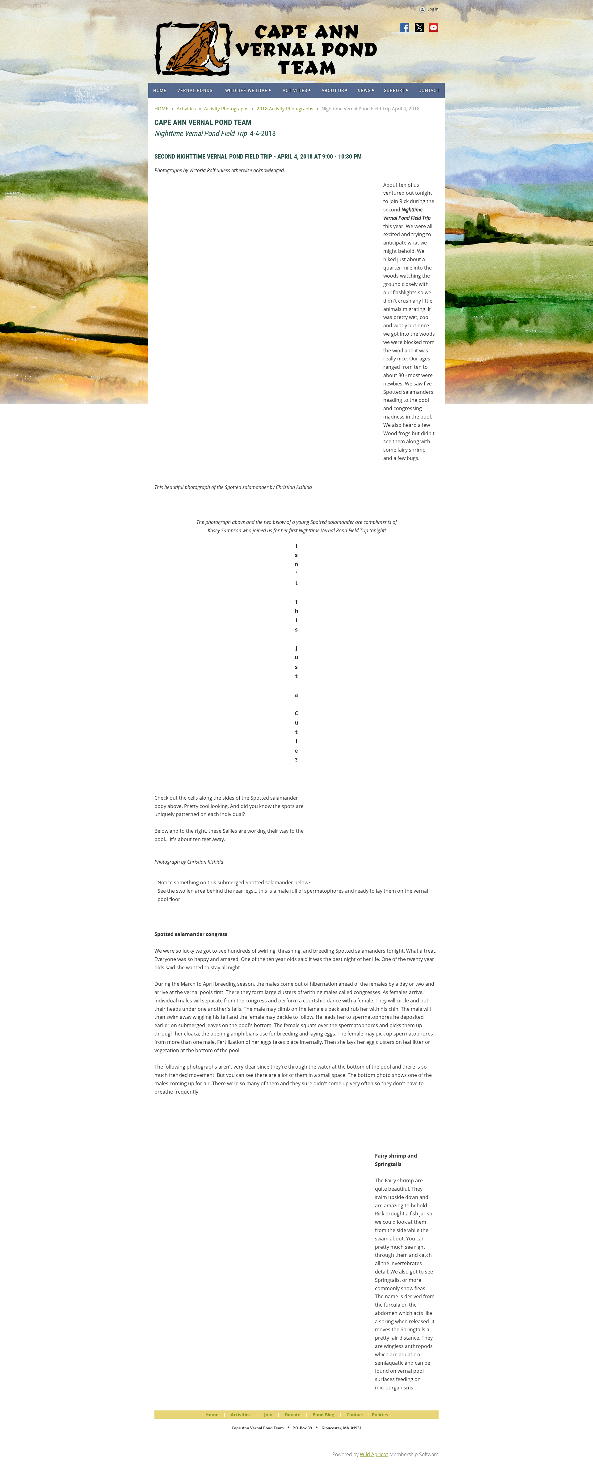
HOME (161, 108)
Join (268, 1415)
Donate (292, 1415)
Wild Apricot (374, 1454)
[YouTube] (434, 28)
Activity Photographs (226, 108)
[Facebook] (405, 28)
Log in (433, 9)
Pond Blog (323, 1415)
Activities (186, 108)
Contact (355, 1415)
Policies (380, 1415)
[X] (419, 28)
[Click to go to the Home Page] (265, 73)
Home (211, 1415)
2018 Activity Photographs (285, 108)
